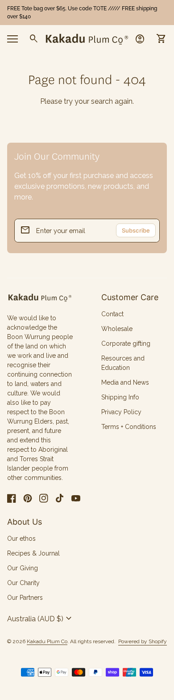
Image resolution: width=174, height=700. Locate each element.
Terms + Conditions (128, 426)
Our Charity (23, 582)
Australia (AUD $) (40, 618)
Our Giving (22, 568)
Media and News (125, 382)
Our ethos (21, 538)
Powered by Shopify (142, 641)
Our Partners (25, 597)
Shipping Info (120, 397)
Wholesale (117, 328)
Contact (112, 314)
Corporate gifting (125, 343)
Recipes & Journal (33, 553)
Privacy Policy (121, 412)
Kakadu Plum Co (47, 641)
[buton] (40, 618)
